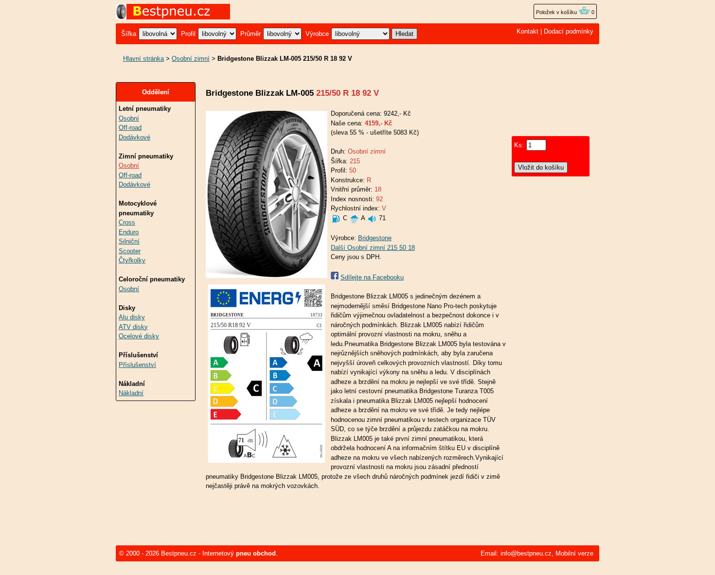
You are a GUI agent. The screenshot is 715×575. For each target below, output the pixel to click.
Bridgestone (375, 238)
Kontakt (527, 31)
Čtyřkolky (132, 260)
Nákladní (131, 393)
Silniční (129, 241)
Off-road (130, 127)
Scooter (130, 251)
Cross (127, 222)
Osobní (129, 118)
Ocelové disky (139, 336)
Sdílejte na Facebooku (372, 277)
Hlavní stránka (143, 58)
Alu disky (132, 317)
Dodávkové (134, 137)
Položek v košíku (557, 12)
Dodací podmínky (568, 31)
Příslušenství (137, 364)
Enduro (129, 232)
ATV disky (133, 327)
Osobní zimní (191, 58)
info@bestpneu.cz (526, 553)
